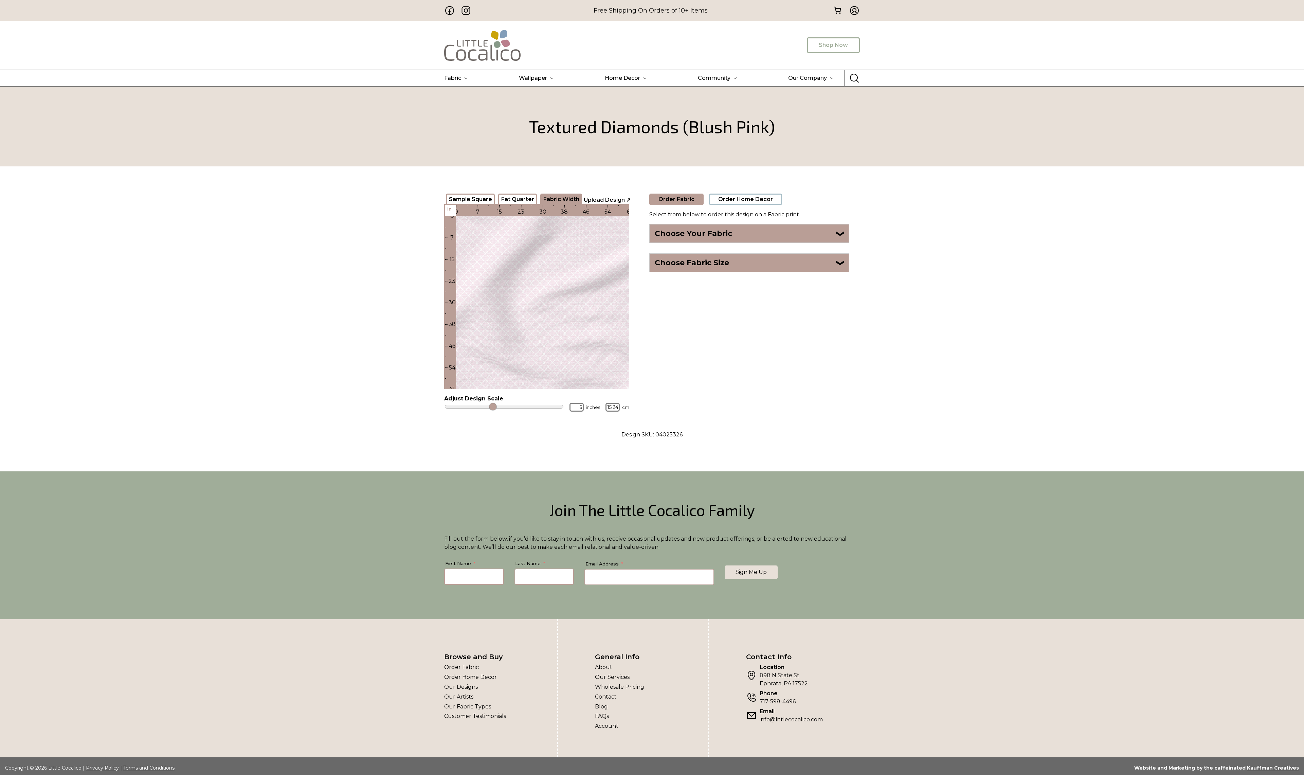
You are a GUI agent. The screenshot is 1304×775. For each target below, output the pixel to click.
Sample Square (470, 199)
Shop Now (833, 45)
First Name (458, 563)
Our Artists (458, 696)
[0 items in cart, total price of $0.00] (837, 10)
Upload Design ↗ (607, 200)
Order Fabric (676, 199)
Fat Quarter (517, 199)
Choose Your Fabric (750, 233)
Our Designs (461, 687)
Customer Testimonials (475, 716)
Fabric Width (561, 199)
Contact (606, 696)
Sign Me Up (751, 572)
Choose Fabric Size (750, 262)
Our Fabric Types (467, 706)
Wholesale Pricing (619, 687)
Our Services (612, 677)
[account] (852, 10)
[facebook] (449, 10)
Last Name (528, 563)
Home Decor (622, 78)
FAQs (602, 716)
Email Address (602, 563)
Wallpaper (533, 78)
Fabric (452, 78)
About (603, 667)
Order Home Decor (745, 199)
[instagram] (465, 10)
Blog (601, 706)
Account (606, 726)
